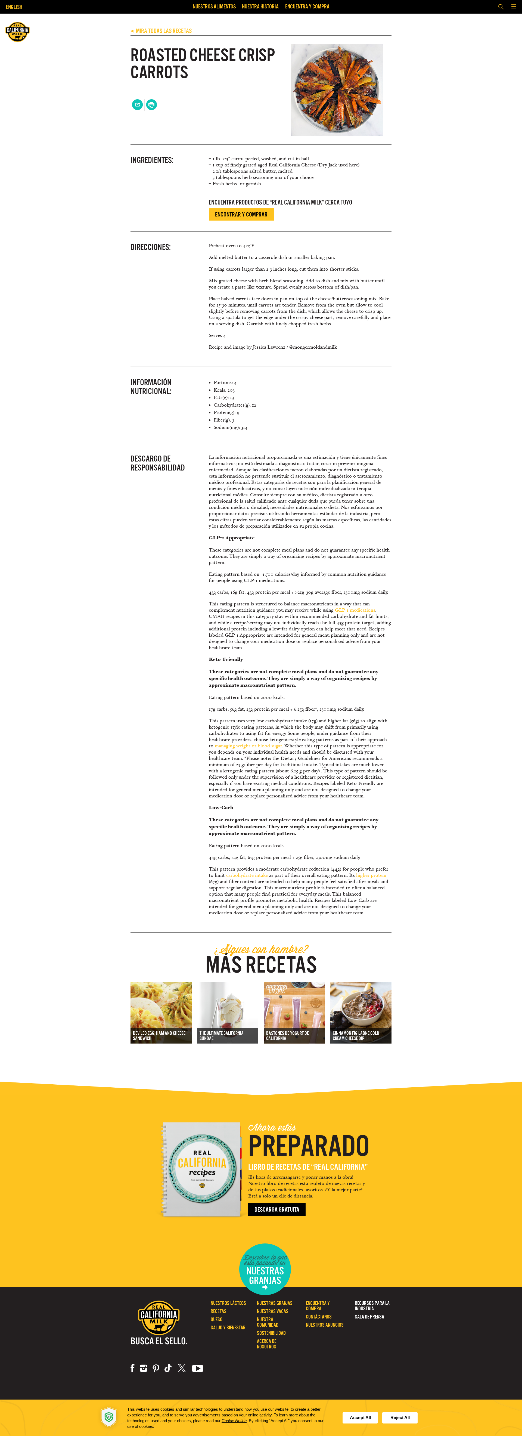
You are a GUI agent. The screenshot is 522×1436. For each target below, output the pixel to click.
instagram (143, 1368)
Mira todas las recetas (161, 30)
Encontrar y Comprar (241, 214)
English (14, 7)
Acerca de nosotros (266, 1344)
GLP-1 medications (355, 610)
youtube (197, 1368)
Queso (216, 1319)
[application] (261, 1418)
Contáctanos (319, 1317)
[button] (513, 7)
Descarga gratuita (276, 1209)
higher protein (371, 875)
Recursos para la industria (372, 1305)
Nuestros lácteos (228, 1303)
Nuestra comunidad (267, 1322)
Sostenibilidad (271, 1333)
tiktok (168, 1368)
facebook (132, 1368)
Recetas (218, 1311)
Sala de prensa (369, 1317)
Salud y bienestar (228, 1327)
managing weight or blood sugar (248, 746)
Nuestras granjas (275, 1303)
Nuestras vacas (272, 1311)
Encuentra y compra (307, 6)
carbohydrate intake (247, 875)
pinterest (156, 1368)
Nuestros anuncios (325, 1325)
